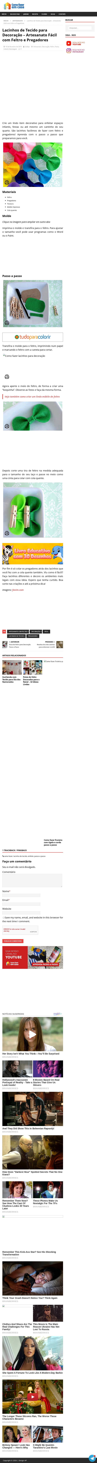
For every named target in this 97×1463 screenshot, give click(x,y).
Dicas (53, 14)
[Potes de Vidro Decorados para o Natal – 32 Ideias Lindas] (32, 667)
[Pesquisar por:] (80, 28)
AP (26, 1460)
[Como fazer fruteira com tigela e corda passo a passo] (53, 749)
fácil (46, 632)
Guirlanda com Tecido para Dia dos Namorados (11, 679)
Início (4, 14)
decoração (35, 632)
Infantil (6, 49)
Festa (57, 47)
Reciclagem (13, 49)
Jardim (26, 14)
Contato (62, 14)
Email (5, 900)
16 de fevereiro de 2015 (13, 47)
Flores (44, 14)
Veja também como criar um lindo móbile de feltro (32, 396)
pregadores (32, 636)
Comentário (8, 872)
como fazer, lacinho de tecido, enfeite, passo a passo (24, 856)
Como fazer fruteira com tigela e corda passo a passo (53, 842)
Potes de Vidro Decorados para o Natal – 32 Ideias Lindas (31, 681)
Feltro (52, 47)
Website (6, 908)
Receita (35, 14)
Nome (5, 891)
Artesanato (37, 47)
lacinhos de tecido (16, 636)
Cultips (27, 47)
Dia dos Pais (15, 14)
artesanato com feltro (18, 632)
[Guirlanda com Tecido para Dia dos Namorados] (12, 667)
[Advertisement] (22, 70)
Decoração (45, 47)
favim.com (18, 589)
